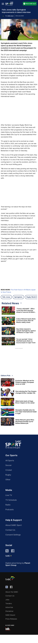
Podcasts (9, 509)
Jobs (7, 600)
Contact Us (10, 530)
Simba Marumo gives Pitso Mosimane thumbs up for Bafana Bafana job (24, 421)
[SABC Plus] (8, 555)
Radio (7, 505)
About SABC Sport (13, 525)
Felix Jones (6, 297)
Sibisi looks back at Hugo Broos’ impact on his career (25, 402)
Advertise (9, 607)
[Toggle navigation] (3, 4)
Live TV (8, 495)
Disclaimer (9, 611)
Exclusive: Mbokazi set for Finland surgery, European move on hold (24, 382)
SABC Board (10, 615)
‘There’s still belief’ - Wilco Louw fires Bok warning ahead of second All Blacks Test (25, 310)
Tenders (8, 603)
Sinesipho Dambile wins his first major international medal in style (26, 411)
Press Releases (11, 619)
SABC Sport (10, 15)
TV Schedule (11, 500)
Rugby (8, 475)
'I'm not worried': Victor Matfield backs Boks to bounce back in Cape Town (26, 341)
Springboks (18, 297)
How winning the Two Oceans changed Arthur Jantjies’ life (25, 392)
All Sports (9, 460)
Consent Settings (13, 535)
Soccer (8, 465)
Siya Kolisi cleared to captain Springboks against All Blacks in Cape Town (26, 330)
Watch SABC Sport (31, 3)
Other (7, 479)
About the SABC (11, 592)
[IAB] (7, 629)
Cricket (8, 470)
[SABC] (10, 578)
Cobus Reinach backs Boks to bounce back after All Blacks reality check (26, 320)
